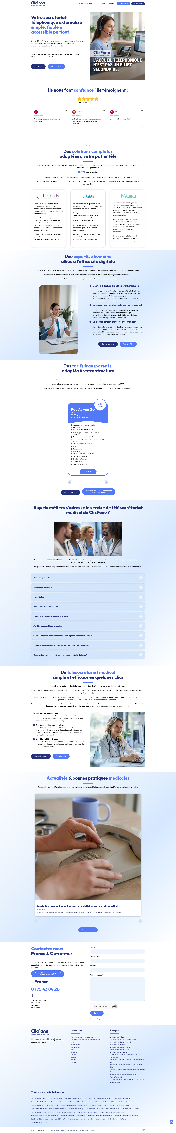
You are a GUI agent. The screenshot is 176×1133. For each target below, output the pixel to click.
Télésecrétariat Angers (38, 1098)
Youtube (73, 1062)
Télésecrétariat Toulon (123, 1105)
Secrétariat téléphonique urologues (42, 1119)
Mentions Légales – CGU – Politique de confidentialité (64, 1130)
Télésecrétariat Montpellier (85, 1102)
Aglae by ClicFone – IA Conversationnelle (123, 1039)
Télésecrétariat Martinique (76, 1109)
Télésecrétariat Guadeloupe (95, 1109)
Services (88, 3)
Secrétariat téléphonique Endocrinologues (44, 1115)
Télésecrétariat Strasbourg (105, 1105)
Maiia (72, 1049)
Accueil (80, 3)
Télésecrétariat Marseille (67, 1102)
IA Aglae (86, 1119)
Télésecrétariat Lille (37, 1102)
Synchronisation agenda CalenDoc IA (103, 1119)
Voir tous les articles (88, 930)
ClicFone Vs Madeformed (39, 1122)
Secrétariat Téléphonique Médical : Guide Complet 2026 (126, 1066)
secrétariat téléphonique (117, 1044)
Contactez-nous (108, 344)
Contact (111, 3)
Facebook (74, 1054)
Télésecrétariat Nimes (132, 1102)
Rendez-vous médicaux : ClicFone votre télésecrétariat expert (127, 1061)
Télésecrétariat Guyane (112, 1109)
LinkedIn (73, 1059)
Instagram (74, 1057)
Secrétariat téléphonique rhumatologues (126, 1115)
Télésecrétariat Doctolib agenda (120, 1047)
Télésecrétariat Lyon (51, 1102)
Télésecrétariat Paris (37, 1105)
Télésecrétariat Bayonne (55, 1098)
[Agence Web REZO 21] (143, 1130)
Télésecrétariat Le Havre (122, 1098)
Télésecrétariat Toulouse (39, 1109)
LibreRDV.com (75, 1044)
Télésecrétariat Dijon (88, 1098)
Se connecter (138, 3)
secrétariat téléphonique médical (120, 1042)
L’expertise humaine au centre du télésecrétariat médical (86, 1041)
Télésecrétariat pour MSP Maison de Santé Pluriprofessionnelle (123, 1076)
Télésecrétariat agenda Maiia (119, 1052)
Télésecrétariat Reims (52, 1105)
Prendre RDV (123, 3)
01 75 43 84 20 (45, 989)
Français (82, 1130)
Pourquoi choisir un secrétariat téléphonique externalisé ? (127, 1071)
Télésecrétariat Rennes (68, 1105)
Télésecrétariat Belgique (39, 1112)
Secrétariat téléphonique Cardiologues (86, 1112)
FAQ (96, 3)
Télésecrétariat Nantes (102, 1102)
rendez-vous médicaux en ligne (119, 1049)
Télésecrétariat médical (117, 1037)
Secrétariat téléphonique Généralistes (60, 1112)
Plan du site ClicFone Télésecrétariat (82, 1037)
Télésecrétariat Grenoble (105, 1098)
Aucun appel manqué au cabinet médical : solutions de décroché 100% (127, 1081)
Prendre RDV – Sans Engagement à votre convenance (99, 491)
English (92, 1130)
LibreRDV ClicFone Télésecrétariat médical (68, 1119)
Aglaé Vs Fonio (121, 1119)
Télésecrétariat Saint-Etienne (86, 1105)
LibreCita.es (74, 1052)
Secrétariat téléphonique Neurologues (112, 1112)
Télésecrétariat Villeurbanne (57, 1109)
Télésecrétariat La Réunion (130, 1109)
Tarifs (103, 3)
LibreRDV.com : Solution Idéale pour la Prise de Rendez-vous (125, 1056)
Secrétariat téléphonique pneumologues (99, 1115)
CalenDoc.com (75, 1047)
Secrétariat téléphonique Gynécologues (72, 1115)
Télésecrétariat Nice (117, 1102)
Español (87, 1130)
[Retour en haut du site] (171, 1122)
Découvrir (38, 66)
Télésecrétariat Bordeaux (73, 1098)
